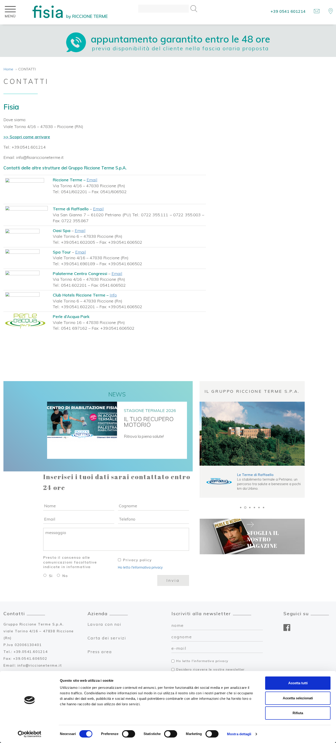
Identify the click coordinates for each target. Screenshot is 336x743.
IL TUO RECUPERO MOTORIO (149, 422)
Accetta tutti (298, 683)
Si (51, 575)
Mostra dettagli (239, 734)
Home (8, 69)
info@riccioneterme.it (39, 665)
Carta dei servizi (107, 638)
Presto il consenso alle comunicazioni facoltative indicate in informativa (70, 562)
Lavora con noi (104, 624)
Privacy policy (137, 560)
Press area (100, 651)
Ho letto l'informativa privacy (140, 567)
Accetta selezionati (298, 698)
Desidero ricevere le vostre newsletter (210, 669)
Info (113, 295)
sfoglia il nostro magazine (263, 539)
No (65, 575)
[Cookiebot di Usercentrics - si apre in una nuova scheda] (30, 734)
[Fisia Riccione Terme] (70, 12)
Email (92, 179)
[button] (240, 507)
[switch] (128, 734)
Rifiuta (298, 713)
